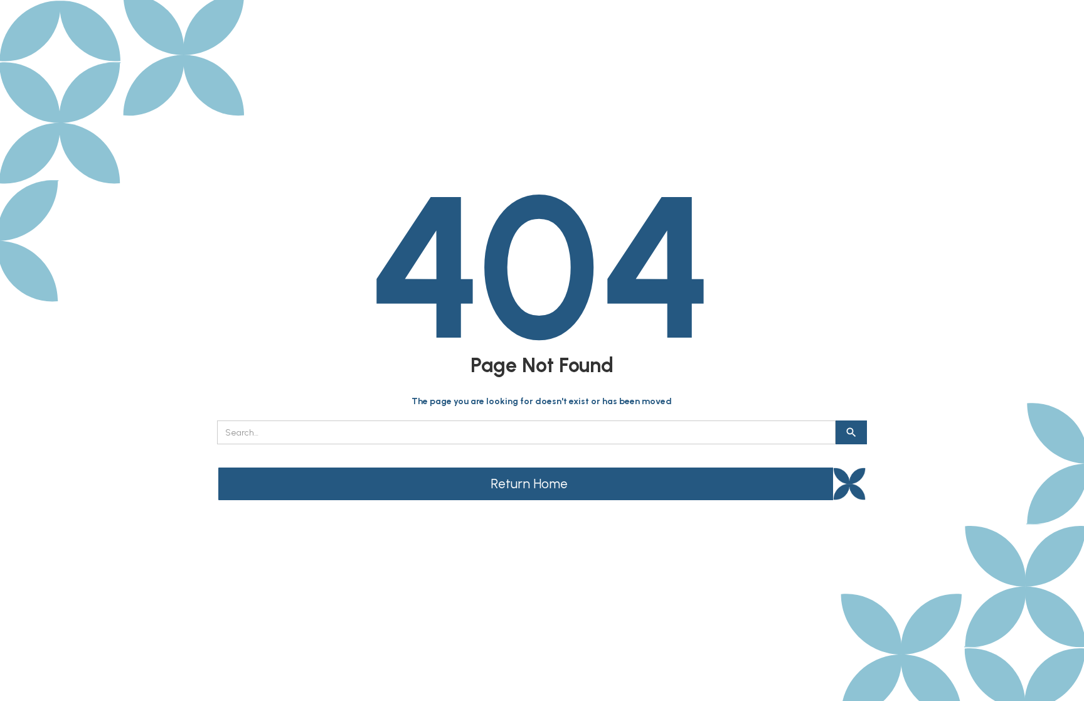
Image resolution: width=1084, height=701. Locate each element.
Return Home (529, 483)
